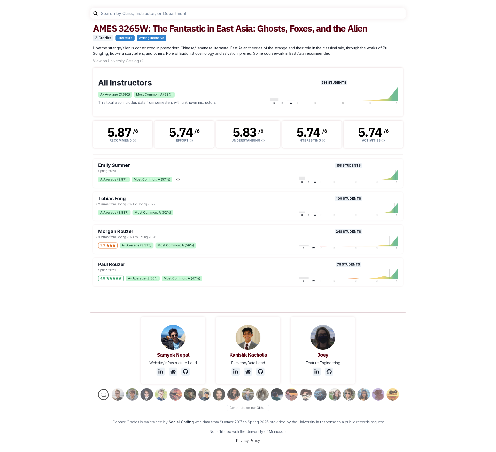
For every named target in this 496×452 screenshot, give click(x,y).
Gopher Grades (125, 422)
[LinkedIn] (161, 372)
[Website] (173, 372)
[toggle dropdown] (96, 204)
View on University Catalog (116, 61)
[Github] (185, 372)
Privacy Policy (248, 440)
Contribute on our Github (248, 408)
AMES (105, 28)
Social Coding (181, 422)
